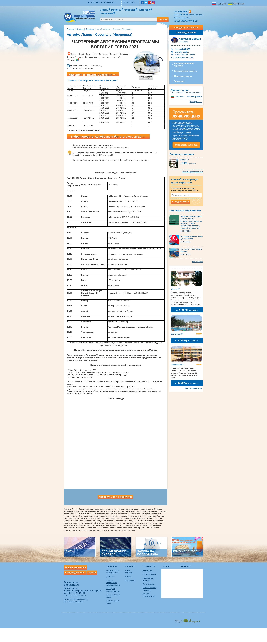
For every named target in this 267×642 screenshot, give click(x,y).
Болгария (90, 29)
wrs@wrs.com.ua (189, 21)
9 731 (194, 97)
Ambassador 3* (177, 364)
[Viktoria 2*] (174, 163)
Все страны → (196, 102)
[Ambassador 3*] (186, 354)
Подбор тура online (187, 27)
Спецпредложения (186, 32)
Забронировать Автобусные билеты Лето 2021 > (108, 136)
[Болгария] (173, 96)
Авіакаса (130, 566)
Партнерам (149, 566)
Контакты (186, 566)
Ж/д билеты (129, 580)
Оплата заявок (148, 584)
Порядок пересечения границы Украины (113, 582)
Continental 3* (177, 334)
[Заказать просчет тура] (186, 130)
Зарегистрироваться (107, 2)
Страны (79, 29)
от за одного (187, 310)
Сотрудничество (149, 574)
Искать (164, 19)
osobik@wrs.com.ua (184, 57)
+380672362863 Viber (185, 55)
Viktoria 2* (184, 160)
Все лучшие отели (193, 388)
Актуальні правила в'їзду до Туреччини (192, 237)
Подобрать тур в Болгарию (115, 497)
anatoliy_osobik (182, 52)
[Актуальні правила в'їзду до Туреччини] (175, 240)
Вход (93, 2)
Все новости (197, 261)
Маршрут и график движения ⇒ (93, 74)
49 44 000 (182, 49)
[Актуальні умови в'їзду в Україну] (175, 252)
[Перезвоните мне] (190, 11)
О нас (166, 566)
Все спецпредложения (192, 172)
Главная (70, 29)
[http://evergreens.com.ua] (187, 620)
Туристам (111, 566)
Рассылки (110, 577)
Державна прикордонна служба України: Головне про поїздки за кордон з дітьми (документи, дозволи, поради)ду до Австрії (191, 222)
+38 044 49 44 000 (76, 593)
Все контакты (129, 2)
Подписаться (181, 202)
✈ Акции (128, 577)
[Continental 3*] (186, 324)
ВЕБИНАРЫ (147, 571)
